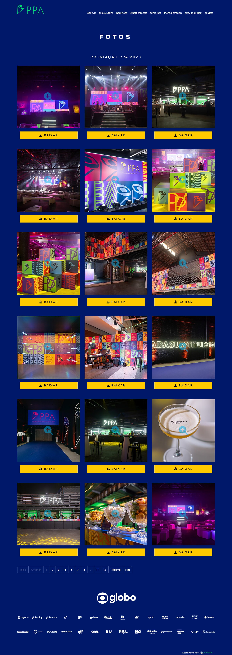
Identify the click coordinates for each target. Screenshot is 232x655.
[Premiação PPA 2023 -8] (116, 263)
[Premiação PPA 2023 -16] (48, 514)
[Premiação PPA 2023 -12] (183, 347)
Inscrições (121, 13)
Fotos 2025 (155, 13)
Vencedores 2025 (138, 13)
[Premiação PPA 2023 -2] (116, 97)
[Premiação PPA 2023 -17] (116, 514)
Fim (127, 569)
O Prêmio (91, 13)
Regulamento (106, 13)
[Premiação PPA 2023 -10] (48, 347)
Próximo (116, 569)
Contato (209, 13)
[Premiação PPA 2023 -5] (116, 180)
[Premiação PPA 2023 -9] (183, 263)
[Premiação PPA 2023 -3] (183, 97)
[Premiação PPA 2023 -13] (48, 430)
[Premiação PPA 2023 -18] (183, 514)
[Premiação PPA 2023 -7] (48, 263)
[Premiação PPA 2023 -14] (116, 430)
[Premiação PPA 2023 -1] (48, 97)
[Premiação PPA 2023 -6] (183, 180)
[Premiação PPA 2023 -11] (116, 347)
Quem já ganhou (193, 13)
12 (104, 569)
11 (97, 569)
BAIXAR (50, 135)
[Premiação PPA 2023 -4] (48, 180)
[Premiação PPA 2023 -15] (183, 430)
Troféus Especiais (173, 13)
